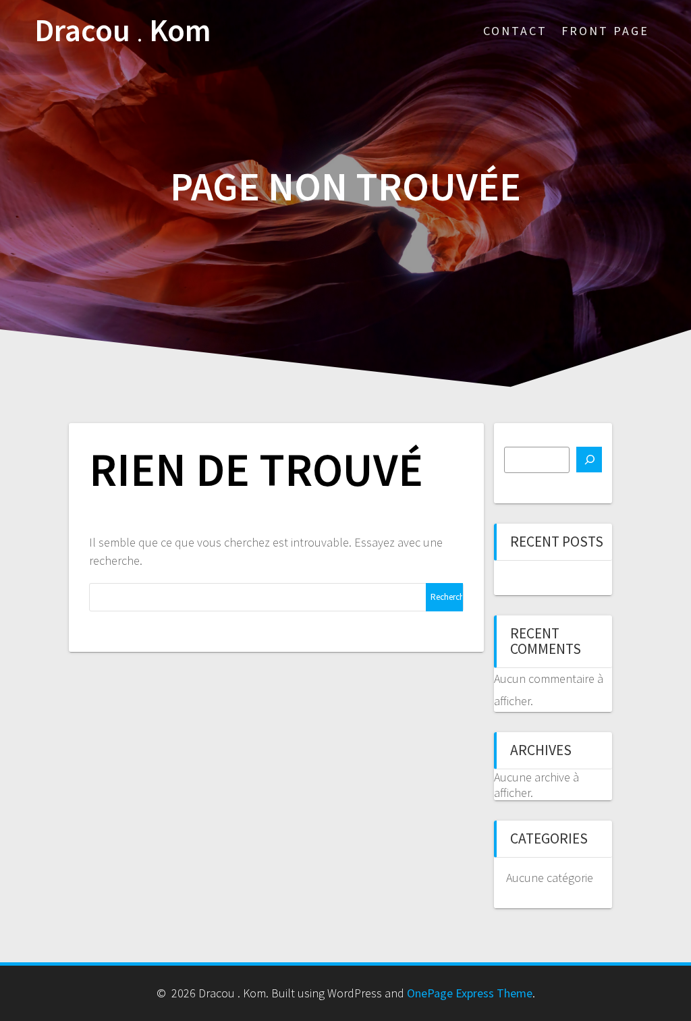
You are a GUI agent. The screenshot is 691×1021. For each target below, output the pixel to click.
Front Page (605, 30)
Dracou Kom (122, 31)
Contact (515, 30)
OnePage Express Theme (469, 993)
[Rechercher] (589, 459)
